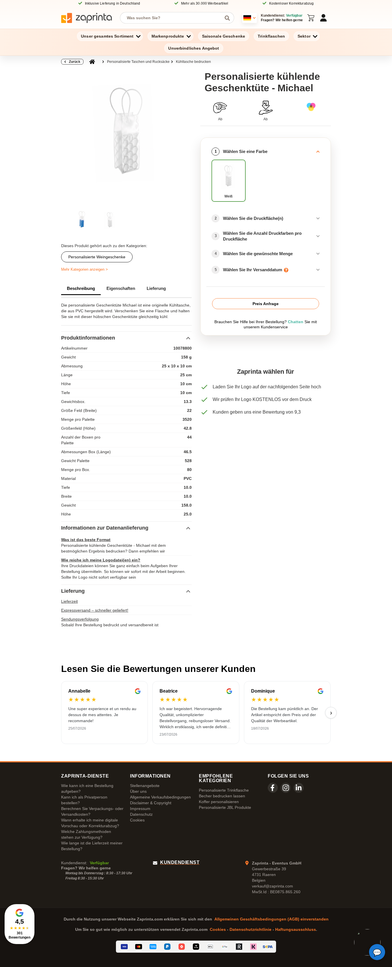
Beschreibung (81, 288)
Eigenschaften (120, 288)
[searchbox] (172, 17)
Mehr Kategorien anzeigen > (84, 269)
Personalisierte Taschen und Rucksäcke (138, 61)
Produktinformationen (88, 338)
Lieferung (156, 288)
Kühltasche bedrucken (193, 61)
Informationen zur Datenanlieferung (104, 528)
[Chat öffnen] (377, 952)
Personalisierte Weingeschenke (96, 257)
